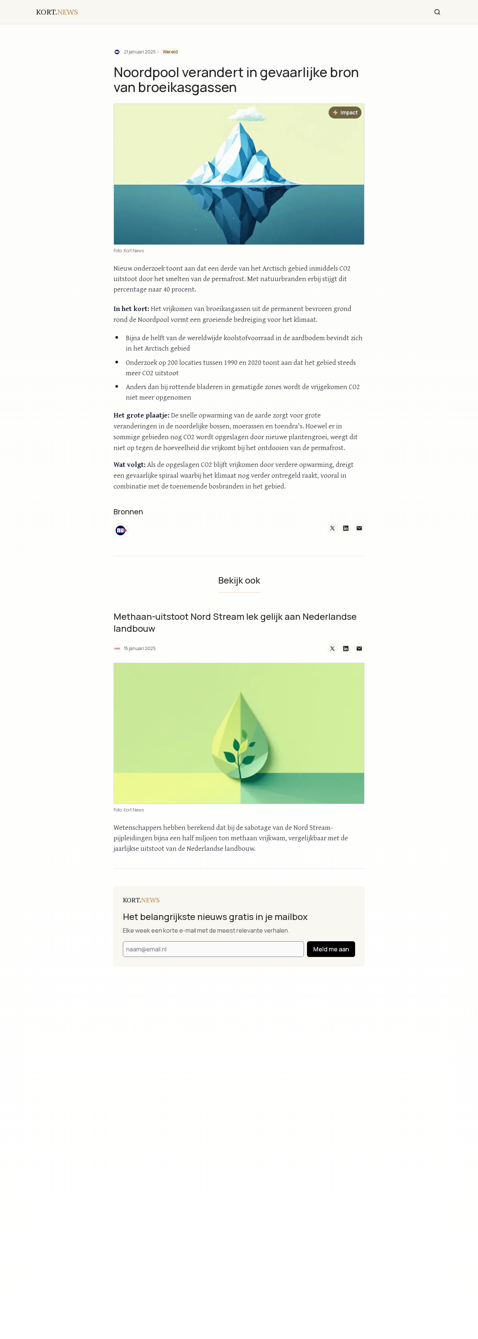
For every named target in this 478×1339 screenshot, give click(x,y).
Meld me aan (331, 949)
